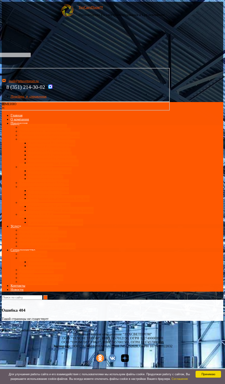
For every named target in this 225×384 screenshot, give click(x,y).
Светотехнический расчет (38, 238)
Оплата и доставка (33, 254)
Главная (16, 115)
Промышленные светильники (41, 186)
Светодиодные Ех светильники (51, 143)
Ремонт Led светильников (38, 230)
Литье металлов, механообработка (45, 131)
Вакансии (26, 274)
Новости (17, 289)
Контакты (18, 285)
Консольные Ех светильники (50, 155)
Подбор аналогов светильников (43, 234)
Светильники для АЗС (36, 214)
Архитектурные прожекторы (50, 171)
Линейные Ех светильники (48, 147)
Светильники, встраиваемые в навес (55, 222)
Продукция (19, 123)
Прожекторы (29, 202)
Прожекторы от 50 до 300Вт (49, 206)
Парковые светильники (45, 179)
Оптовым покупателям (36, 270)
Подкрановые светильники (48, 190)
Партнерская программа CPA (41, 278)
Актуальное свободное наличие (43, 127)
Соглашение (180, 378)
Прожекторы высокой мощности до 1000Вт (61, 210)
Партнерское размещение (47, 266)
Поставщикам (29, 258)
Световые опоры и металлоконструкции (49, 135)
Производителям (40, 262)
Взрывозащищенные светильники (45, 139)
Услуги (16, 226)
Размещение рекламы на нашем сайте (47, 246)
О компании (20, 119)
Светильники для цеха (45, 194)
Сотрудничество (23, 250)
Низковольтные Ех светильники (52, 159)
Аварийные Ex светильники (49, 151)
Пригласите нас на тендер (38, 281)
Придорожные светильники (49, 218)
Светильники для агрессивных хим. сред (59, 198)
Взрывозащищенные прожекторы (53, 163)
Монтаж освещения (34, 242)
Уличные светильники (36, 167)
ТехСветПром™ (91, 7)
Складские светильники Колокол (44, 183)
